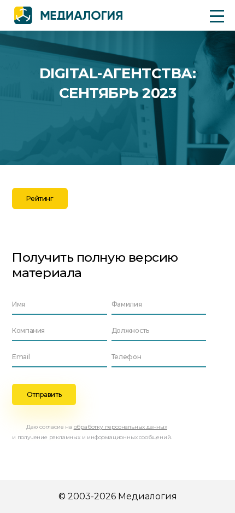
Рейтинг (39, 198)
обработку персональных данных (120, 426)
